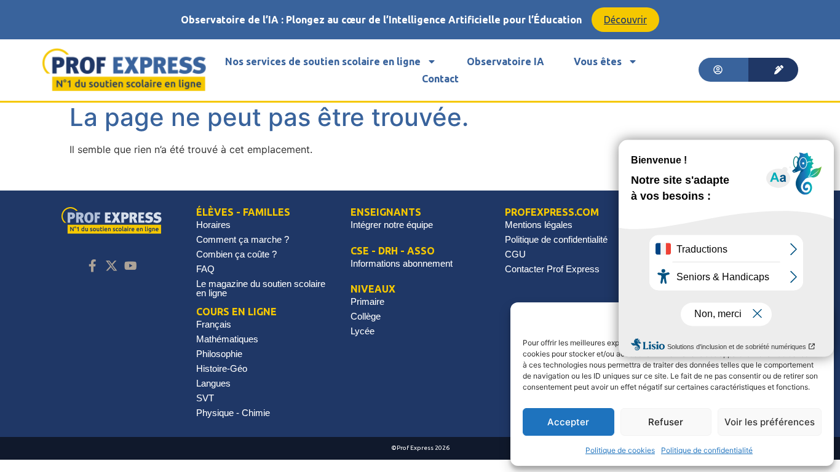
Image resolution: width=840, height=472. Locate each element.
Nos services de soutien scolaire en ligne (323, 61)
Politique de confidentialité (707, 450)
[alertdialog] (420, 19)
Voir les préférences (769, 422)
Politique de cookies (620, 450)
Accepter (568, 422)
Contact (440, 78)
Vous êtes (598, 61)
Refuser (665, 422)
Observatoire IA (505, 61)
